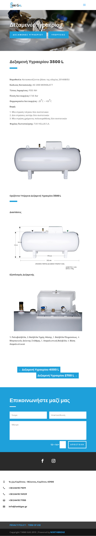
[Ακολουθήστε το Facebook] (43, 461)
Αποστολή (77, 445)
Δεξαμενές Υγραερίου (28, 35)
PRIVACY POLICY (18, 525)
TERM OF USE (34, 525)
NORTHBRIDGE (57, 532)
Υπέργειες (58, 35)
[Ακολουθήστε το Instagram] (53, 461)
